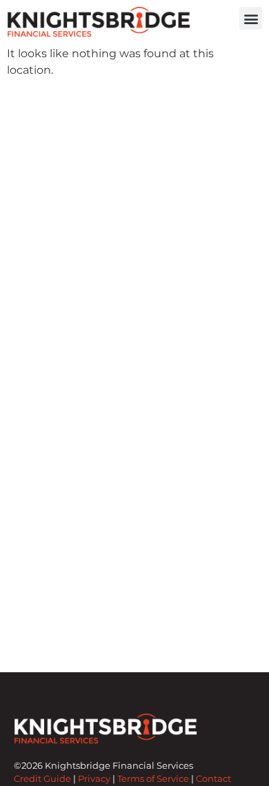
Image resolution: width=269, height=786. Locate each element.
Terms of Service (153, 779)
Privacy (94, 779)
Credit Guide (42, 779)
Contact (213, 779)
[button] (250, 18)
